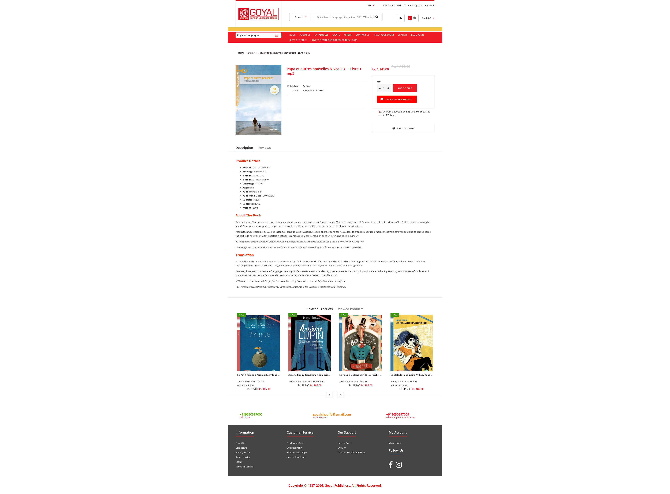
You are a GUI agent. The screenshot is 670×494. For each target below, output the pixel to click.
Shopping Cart (415, 5)
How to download (296, 457)
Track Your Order (296, 443)
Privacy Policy (243, 452)
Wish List (401, 5)
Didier (251, 52)
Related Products (320, 309)
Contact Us (241, 447)
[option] (258, 100)
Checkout (429, 5)
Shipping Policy (295, 447)
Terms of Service (244, 466)
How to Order (345, 443)
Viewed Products (350, 309)
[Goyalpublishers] (258, 19)
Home (241, 52)
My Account (388, 5)
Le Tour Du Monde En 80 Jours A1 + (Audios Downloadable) (373, 374)
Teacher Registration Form (351, 452)
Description (244, 148)
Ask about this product (399, 99)
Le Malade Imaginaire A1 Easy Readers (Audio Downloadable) (425, 374)
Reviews (264, 148)
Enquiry (342, 447)
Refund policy (243, 457)
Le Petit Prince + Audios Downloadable (259, 374)
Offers (239, 461)
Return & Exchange (297, 452)
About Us (240, 443)
